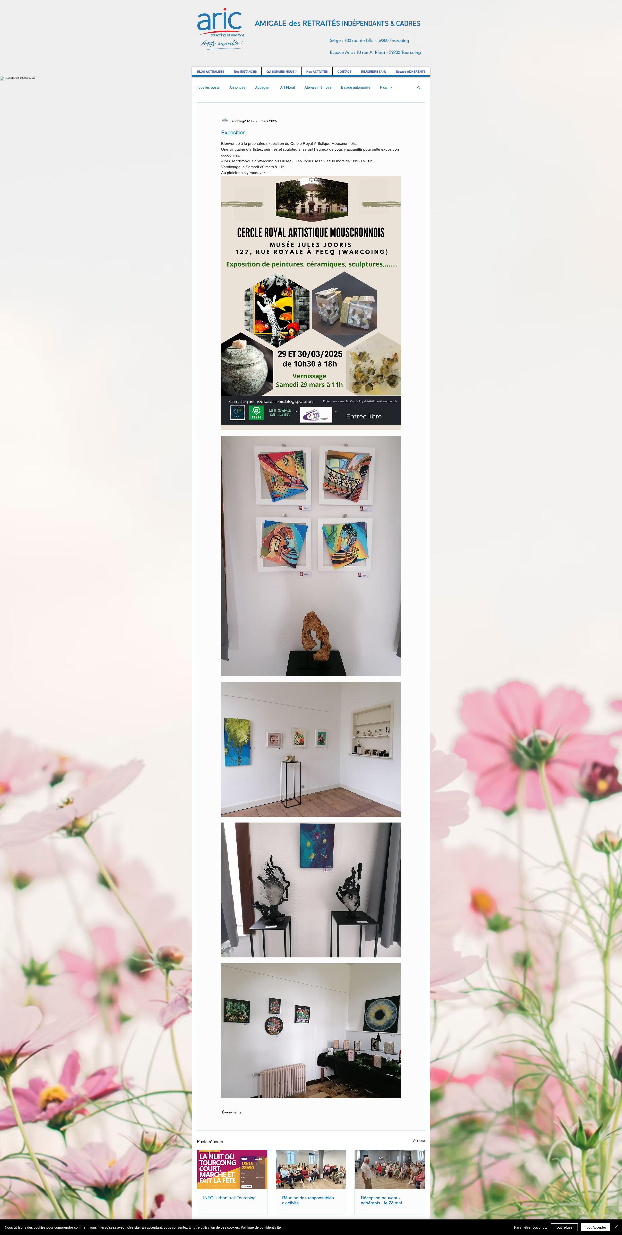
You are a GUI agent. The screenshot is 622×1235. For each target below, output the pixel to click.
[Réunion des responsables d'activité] (311, 1169)
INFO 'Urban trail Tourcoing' (229, 1197)
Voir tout (419, 1141)
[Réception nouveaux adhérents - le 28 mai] (390, 1169)
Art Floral (287, 87)
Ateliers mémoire (317, 87)
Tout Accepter (595, 1227)
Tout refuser (564, 1227)
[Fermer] (616, 1227)
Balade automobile (355, 87)
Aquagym (262, 87)
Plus (383, 87)
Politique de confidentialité (261, 1227)
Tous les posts (208, 87)
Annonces (237, 87)
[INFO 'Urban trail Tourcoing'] (232, 1169)
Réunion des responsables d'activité (308, 1200)
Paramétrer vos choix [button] (530, 1227)
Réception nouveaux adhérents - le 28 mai (381, 1200)
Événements (231, 1112)
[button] (419, 87)
